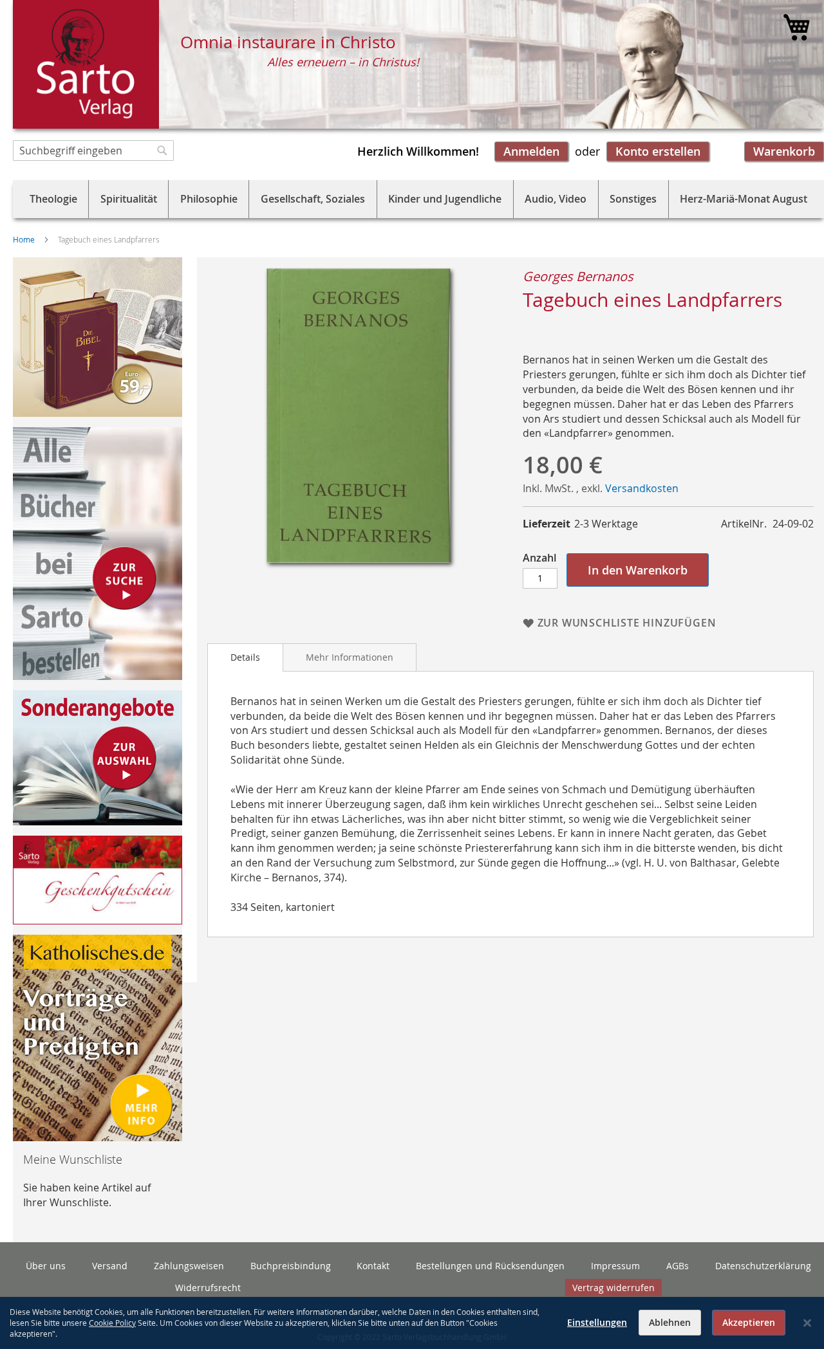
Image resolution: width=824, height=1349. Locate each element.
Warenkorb (784, 151)
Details (245, 657)
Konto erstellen (657, 151)
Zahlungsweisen (189, 1266)
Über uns (46, 1266)
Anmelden (531, 151)
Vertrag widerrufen (613, 1287)
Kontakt (373, 1266)
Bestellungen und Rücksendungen (490, 1266)
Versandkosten (642, 488)
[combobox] (93, 150)
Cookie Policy (112, 1322)
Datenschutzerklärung (763, 1266)
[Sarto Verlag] (86, 64)
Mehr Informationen (349, 657)
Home (24, 239)
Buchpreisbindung (290, 1266)
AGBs (677, 1266)
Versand (109, 1266)
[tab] (245, 657)
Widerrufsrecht (208, 1287)
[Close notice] (807, 1323)
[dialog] (412, 1323)
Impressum (615, 1266)
